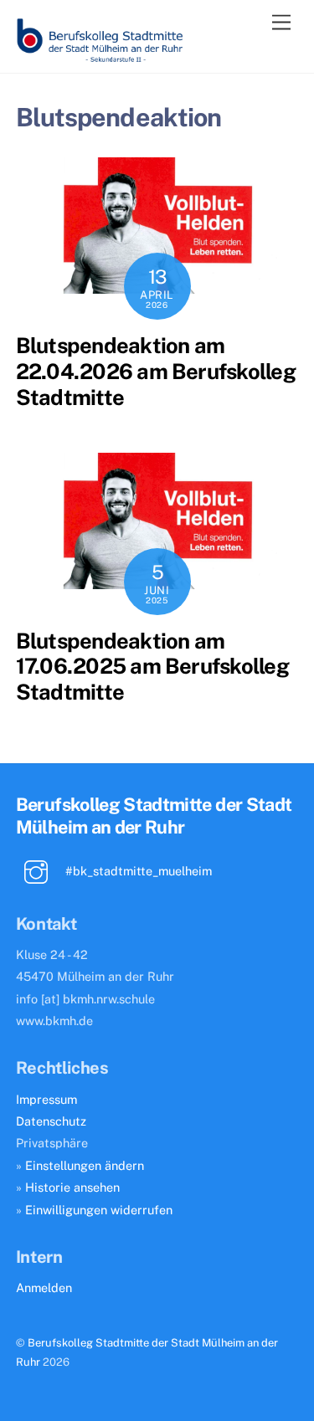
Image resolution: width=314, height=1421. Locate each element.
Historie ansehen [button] (72, 1187)
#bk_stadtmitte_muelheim (137, 871)
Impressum (46, 1099)
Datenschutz (51, 1121)
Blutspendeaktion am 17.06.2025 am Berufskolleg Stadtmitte (152, 666)
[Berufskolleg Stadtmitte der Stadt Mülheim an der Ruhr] (99, 56)
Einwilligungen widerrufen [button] (98, 1210)
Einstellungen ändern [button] (84, 1165)
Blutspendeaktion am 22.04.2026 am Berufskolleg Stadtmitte (156, 371)
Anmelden (44, 1287)
